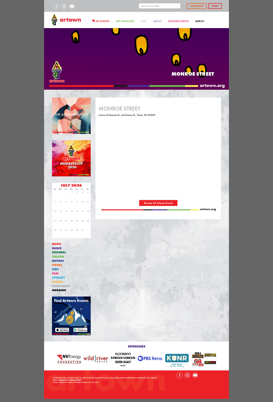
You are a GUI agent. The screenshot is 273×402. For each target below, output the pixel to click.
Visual (57, 265)
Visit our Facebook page (56, 6)
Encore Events (178, 21)
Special (57, 282)
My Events (102, 21)
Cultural (59, 252)
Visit (144, 21)
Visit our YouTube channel (72, 6)
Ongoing (59, 290)
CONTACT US (63, 380)
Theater (58, 256)
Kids (55, 269)
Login (215, 6)
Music (56, 244)
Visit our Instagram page (64, 6)
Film (55, 273)
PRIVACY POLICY (76, 380)
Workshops (61, 286)
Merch (199, 21)
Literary (58, 277)
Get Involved (125, 21)
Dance (56, 248)
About (157, 21)
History (58, 261)
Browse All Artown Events (158, 203)
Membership (196, 6)
